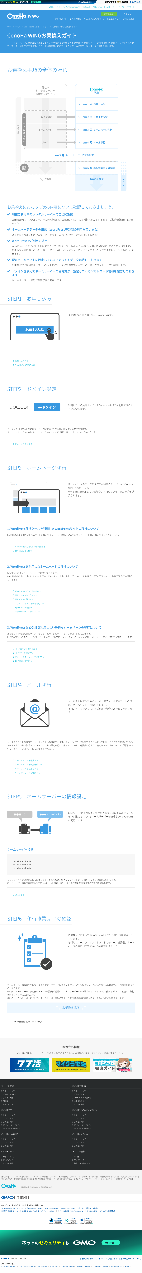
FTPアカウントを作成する (26, 595)
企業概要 (119, 1179)
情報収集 (87, 1266)
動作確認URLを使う (23, 550)
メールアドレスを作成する (26, 760)
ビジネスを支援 (42, 1266)
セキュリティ (54, 1266)
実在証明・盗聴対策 (7, 1211)
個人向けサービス (116, 1266)
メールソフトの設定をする (26, 768)
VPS (58, 6)
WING (51, 6)
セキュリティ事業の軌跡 (107, 1211)
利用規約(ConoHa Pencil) (130, 1177)
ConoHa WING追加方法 (25, 365)
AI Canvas (97, 6)
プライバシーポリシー (93, 1179)
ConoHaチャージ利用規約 (39, 1177)
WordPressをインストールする (28, 591)
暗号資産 (105, 1266)
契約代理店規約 (6, 1179)
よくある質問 (75, 19)
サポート (131, 6)
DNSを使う (19, 894)
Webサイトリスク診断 (68, 1208)
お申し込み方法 (21, 361)
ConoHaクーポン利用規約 (59, 1177)
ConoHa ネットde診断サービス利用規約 (84, 1177)
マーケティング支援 (67, 1266)
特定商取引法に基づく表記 (23, 1179)
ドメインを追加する (23, 444)
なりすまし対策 (92, 1211)
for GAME (86, 6)
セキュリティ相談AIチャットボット (89, 1208)
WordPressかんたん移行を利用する (30, 546)
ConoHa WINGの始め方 (94, 19)
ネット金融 (96, 1266)
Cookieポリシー (108, 1179)
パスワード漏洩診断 (51, 1208)
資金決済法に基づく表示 (43, 1179)
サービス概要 (128, 1179)
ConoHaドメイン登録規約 (19, 1177)
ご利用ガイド (61, 19)
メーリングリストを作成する (27, 772)
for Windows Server (71, 6)
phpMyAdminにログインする (27, 611)
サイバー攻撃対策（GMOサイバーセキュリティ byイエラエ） (36, 1211)
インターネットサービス (9, 1266)
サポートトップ (13, 26)
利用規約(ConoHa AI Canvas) (109, 1177)
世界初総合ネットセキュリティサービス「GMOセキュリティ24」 (21, 1208)
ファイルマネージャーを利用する (29, 603)
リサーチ (79, 1266)
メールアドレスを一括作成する (28, 764)
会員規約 (4, 1177)
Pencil (107, 6)
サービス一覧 (118, 6)
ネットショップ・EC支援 (27, 1266)
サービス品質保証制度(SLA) (62, 1179)
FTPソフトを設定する (24, 599)
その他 (127, 1266)
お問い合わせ (129, 19)
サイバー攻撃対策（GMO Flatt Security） (71, 1211)
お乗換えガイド (113, 19)
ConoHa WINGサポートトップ (36, 26)
